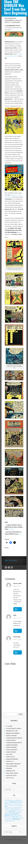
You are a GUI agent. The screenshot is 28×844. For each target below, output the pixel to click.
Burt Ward (12, 803)
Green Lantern (8, 810)
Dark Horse (20, 805)
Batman (13, 802)
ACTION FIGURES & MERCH (13, 728)
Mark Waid (7, 812)
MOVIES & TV (10, 761)
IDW (12, 810)
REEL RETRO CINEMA (12, 773)
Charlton (11, 805)
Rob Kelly (9, 816)
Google (6, 567)
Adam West (7, 800)
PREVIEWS (9, 768)
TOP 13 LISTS (10, 778)
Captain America (17, 803)
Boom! (8, 803)
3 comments (15, 22)
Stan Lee (20, 816)
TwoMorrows (16, 819)
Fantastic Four (8, 808)
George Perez (14, 808)
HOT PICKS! (9, 754)
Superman (16, 818)
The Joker (7, 819)
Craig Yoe (15, 805)
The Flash (21, 818)
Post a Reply (16, 609)
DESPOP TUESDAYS (11, 747)
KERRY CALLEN (10, 756)
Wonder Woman (8, 821)
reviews (19, 815)
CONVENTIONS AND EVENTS (14, 742)
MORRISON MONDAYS (12, 759)
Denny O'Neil (10, 807)
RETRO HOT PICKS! (11, 775)
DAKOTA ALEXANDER (12, 745)
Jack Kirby (16, 810)
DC (6, 806)
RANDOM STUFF (10, 771)
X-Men (13, 821)
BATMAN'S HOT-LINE (12, 731)
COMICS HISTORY (11, 740)
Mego (16, 812)
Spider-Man (15, 817)
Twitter (12, 567)
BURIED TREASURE (11, 735)
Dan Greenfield (10, 19)
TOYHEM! (11, 819)
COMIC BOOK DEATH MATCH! (14, 738)
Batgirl (8, 802)
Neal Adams (16, 813)
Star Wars (10, 818)
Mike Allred (9, 813)
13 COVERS (9, 726)
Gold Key (19, 808)
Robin (6, 816)
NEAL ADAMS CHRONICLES (13, 764)
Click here (11, 529)
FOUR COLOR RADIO (11, 749)
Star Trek (6, 818)
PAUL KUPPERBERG (11, 766)
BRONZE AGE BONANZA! (12, 733)
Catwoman (7, 805)
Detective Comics (18, 807)
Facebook (9, 567)
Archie (18, 800)
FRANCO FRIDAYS (11, 752)
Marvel (12, 811)
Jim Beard (21, 810)
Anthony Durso (13, 800)
